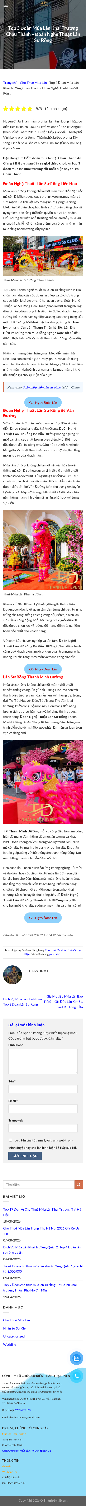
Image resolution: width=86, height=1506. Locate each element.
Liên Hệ (6, 1466)
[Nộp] (79, 1184)
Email (13, 1101)
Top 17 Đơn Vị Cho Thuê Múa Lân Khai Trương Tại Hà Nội (42, 1212)
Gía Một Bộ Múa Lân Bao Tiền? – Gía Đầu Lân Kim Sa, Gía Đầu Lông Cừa (63, 1001)
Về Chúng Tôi (9, 1471)
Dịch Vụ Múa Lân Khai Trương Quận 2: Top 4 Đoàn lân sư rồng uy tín (42, 1250)
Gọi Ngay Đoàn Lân (43, 402)
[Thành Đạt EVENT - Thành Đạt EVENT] (44, 3)
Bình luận (15, 1045)
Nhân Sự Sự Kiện (15, 1328)
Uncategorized (14, 1336)
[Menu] (5, 5)
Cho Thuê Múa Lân (33, 82)
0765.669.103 (23, 1410)
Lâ (8, 1433)
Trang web (15, 1120)
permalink (55, 954)
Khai (14, 1433)
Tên (11, 1081)
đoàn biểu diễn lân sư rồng (42, 387)
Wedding (9, 1344)
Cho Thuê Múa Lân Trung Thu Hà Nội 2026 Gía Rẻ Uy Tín (41, 1231)
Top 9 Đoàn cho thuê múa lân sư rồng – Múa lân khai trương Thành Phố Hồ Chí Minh (40, 1287)
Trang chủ (10, 82)
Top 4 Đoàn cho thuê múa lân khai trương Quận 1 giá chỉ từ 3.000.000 (43, 1268)
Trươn (20, 1433)
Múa (4, 1433)
